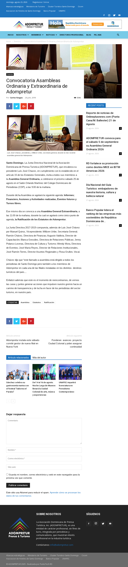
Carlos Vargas (16, 97)
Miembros (36, 35)
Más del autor (39, 357)
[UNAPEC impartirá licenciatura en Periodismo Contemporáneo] (70, 372)
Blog (88, 35)
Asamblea (25, 302)
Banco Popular (50, 11)
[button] (118, 34)
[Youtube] (119, 15)
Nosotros (21, 35)
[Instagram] (109, 15)
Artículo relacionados (18, 357)
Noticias (50, 35)
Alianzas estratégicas (14, 6)
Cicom (80, 6)
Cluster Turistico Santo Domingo (61, 6)
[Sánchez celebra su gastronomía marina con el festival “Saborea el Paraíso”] (17, 372)
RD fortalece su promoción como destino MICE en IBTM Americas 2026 (103, 167)
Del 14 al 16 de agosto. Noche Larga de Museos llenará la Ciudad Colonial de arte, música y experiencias (43, 388)
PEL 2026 (97, 35)
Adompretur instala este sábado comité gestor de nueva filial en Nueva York (22, 343)
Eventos (10, 74)
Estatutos (37, 302)
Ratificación (49, 302)
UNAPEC (62, 11)
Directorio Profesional (72, 35)
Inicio (10, 35)
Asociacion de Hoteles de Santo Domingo (23, 11)
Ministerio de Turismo (35, 6)
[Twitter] (114, 15)
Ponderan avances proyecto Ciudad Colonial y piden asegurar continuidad (65, 343)
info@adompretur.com (61, 544)
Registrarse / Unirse (41, 2)
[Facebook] (104, 15)
